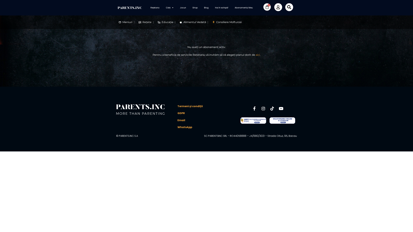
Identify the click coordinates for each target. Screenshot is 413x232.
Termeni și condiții (190, 106)
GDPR (181, 113)
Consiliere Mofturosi (229, 22)
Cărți (168, 7)
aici (258, 54)
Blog (206, 7)
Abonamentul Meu (244, 7)
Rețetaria (155, 7)
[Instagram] (263, 108)
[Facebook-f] (254, 108)
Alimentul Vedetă (194, 22)
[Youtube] (281, 108)
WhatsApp (184, 127)
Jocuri (183, 7)
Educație (167, 22)
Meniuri (127, 22)
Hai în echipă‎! (221, 7)
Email (181, 120)
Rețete (146, 22)
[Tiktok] (272, 108)
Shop (195, 7)
